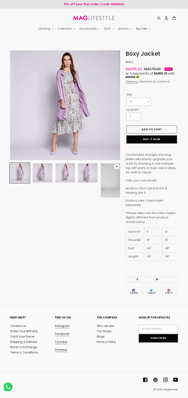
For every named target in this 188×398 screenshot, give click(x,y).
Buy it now (151, 139)
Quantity (132, 110)
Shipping (131, 81)
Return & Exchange (23, 347)
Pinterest (61, 350)
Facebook (62, 334)
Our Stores (104, 331)
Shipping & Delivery (23, 342)
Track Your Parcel (22, 336)
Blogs (100, 336)
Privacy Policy (106, 342)
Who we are (105, 326)
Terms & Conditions (24, 352)
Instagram (62, 326)
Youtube (61, 342)
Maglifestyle (171, 389)
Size (129, 94)
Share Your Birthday (24, 331)
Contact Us (18, 326)
